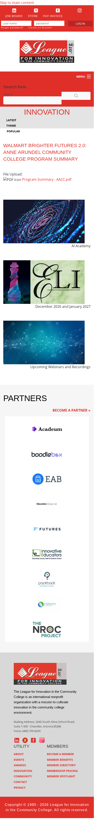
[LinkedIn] (14, 10)
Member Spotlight (61, 776)
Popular (13, 131)
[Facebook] (58, 10)
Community (23, 776)
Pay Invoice (53, 16)
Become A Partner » (72, 410)
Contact (20, 782)
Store (33, 16)
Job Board (13, 16)
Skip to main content (17, 2)
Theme (11, 126)
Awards (20, 765)
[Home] (47, 51)
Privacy (20, 788)
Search (8, 94)
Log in (80, 24)
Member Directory (61, 765)
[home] (40, 673)
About (19, 754)
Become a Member (60, 754)
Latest (11, 120)
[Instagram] (80, 10)
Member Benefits (60, 760)
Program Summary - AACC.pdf (46, 179)
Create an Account (40, 27)
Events (19, 760)
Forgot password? (12, 27)
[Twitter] (36, 10)
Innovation (23, 771)
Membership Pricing (62, 771)
